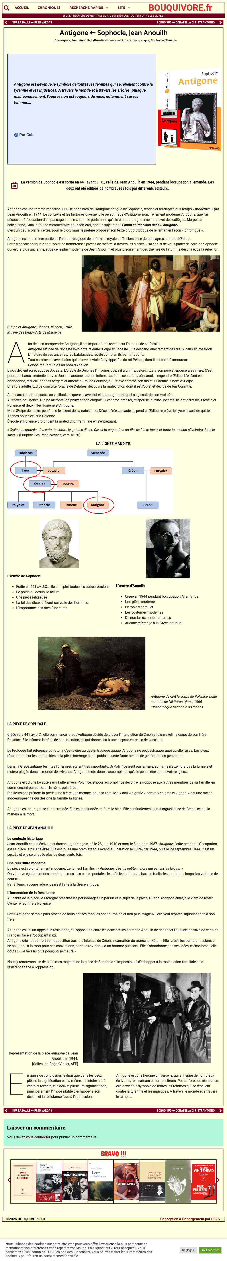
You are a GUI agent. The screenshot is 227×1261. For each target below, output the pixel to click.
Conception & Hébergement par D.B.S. (190, 1219)
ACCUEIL (22, 8)
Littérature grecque (135, 40)
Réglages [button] (188, 1250)
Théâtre (171, 40)
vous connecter (38, 1137)
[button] (6, 8)
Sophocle (157, 40)
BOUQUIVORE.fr (180, 7)
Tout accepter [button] (210, 1250)
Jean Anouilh (80, 40)
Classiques (62, 40)
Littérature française (106, 40)
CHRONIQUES (49, 8)
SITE (121, 8)
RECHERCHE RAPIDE (86, 8)
